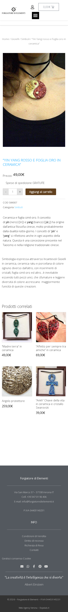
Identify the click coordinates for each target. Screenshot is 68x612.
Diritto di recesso (34, 540)
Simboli (25, 39)
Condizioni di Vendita (34, 536)
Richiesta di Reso (34, 545)
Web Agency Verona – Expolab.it (34, 607)
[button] (35, 15)
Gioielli (15, 39)
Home (5, 39)
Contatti (34, 550)
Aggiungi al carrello (40, 192)
